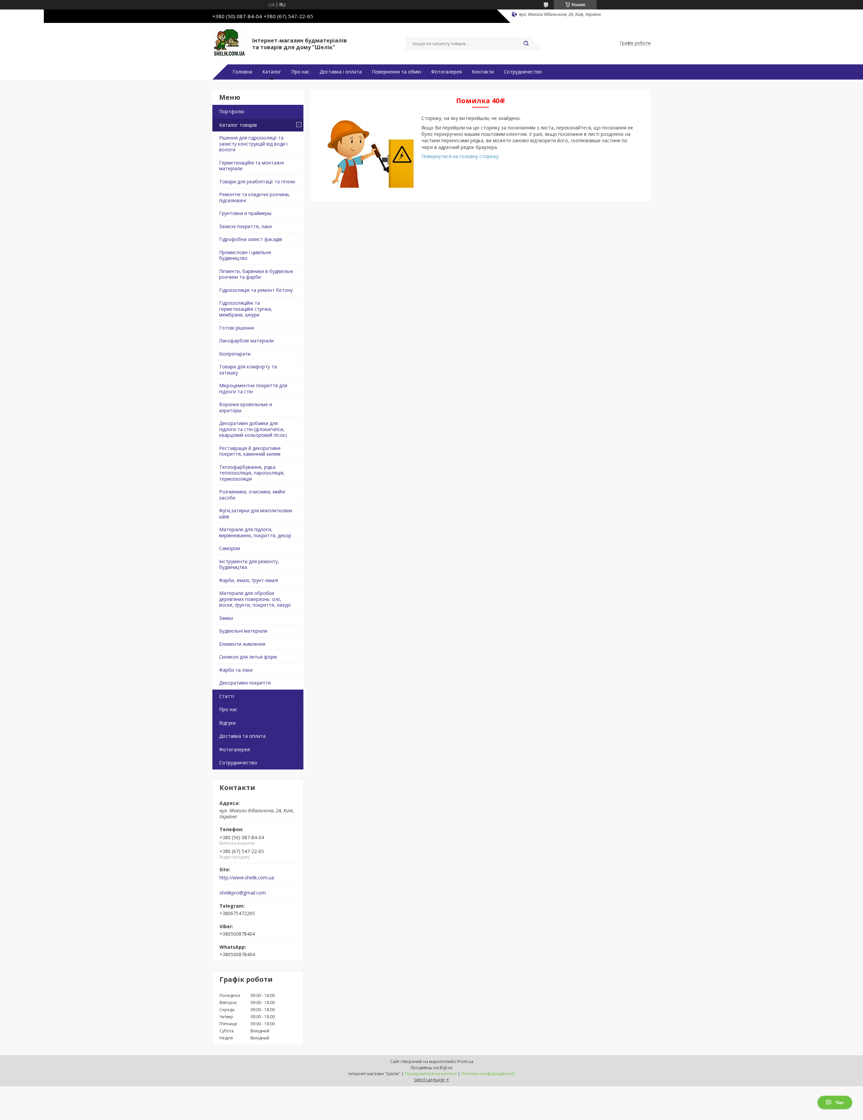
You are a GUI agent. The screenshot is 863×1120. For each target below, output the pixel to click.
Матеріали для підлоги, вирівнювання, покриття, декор (255, 532)
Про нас (300, 71)
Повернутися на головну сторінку (460, 156)
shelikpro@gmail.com (242, 893)
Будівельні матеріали (243, 631)
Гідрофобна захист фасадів (250, 239)
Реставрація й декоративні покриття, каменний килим (249, 451)
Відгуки (227, 723)
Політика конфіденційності (488, 1074)
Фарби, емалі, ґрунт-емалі (248, 580)
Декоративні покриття (245, 682)
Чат (840, 1102)
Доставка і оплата (341, 71)
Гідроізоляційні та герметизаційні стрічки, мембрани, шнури (245, 309)
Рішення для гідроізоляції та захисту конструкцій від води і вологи (253, 143)
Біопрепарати (234, 354)
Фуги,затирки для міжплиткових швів (255, 513)
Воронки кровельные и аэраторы (245, 407)
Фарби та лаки (235, 670)
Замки (226, 618)
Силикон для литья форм (248, 657)
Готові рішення (236, 328)
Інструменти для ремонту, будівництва (249, 564)
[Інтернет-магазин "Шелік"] (229, 43)
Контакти (483, 71)
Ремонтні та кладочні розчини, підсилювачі (254, 197)
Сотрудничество (523, 71)
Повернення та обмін (396, 71)
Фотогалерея (446, 71)
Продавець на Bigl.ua (431, 1067)
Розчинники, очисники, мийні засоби (252, 494)
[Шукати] (526, 44)
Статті (226, 696)
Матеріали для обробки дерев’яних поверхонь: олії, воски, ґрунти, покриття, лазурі (255, 599)
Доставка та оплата (242, 736)
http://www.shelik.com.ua (246, 878)
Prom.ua (465, 1061)
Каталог (271, 71)
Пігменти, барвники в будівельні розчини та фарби (256, 274)
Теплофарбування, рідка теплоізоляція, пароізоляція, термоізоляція (252, 473)
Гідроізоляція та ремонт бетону (256, 290)
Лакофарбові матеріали (246, 340)
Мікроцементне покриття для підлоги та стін (253, 388)
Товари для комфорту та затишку (248, 369)
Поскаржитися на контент (431, 1074)
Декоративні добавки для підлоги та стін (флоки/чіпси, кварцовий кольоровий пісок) (253, 429)
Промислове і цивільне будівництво (245, 255)
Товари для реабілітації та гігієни (257, 181)
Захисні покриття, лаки (245, 226)
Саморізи (229, 548)
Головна (242, 71)
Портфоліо (231, 111)
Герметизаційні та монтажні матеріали (251, 165)
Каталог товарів (238, 125)
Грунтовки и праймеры (245, 213)
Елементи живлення (242, 644)
